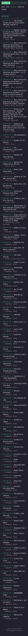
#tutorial (19, 48)
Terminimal (12, 630)
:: (14, 22)
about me (21, 6)
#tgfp (7, 26)
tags (7, 6)
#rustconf (14, 120)
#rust (13, 39)
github (4, 9)
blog (3, 6)
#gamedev (8, 231)
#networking (9, 222)
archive (13, 6)
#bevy (7, 48)
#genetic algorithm (12, 258)
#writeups (13, 180)
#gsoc (7, 39)
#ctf (7, 180)
